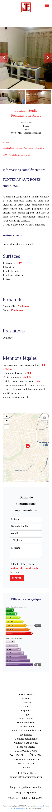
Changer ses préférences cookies (25, 787)
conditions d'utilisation (18, 808)
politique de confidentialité (25, 567)
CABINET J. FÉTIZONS (26, 755)
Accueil (6, 142)
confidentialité (40, 806)
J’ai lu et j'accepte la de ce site (25, 567)
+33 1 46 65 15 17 (26, 772)
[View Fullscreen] (6, 427)
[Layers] (44, 417)
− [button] (6, 420)
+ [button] (6, 416)
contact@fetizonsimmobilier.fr (26, 776)
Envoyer (17, 578)
